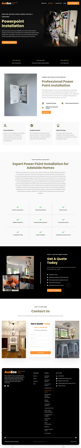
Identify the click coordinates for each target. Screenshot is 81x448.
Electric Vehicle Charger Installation (49, 411)
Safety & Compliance (47, 401)
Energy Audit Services (49, 408)
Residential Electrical (47, 376)
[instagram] (5, 386)
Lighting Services (48, 388)
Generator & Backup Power (49, 430)
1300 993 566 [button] (74, 3)
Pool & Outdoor (48, 433)
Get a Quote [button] (46, 112)
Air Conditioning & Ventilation (48, 415)
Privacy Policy (74, 441)
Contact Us (59, 3)
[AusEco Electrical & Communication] (9, 3)
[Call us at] (57, 376)
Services (50, 3)
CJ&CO (45, 441)
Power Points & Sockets (48, 391)
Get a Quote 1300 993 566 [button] (9, 42)
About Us (43, 3)
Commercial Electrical (47, 380)
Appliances (47, 426)
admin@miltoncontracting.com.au (65, 378)
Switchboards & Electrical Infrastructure (48, 396)
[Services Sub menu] (53, 3)
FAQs (64, 3)
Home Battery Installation (47, 404)
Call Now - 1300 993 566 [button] (54, 290)
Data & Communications (48, 423)
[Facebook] (8, 385)
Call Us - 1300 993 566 (40, 327)
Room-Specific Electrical (48, 384)
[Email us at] (57, 378)
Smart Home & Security (48, 419)
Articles (34, 378)
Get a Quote (40, 352)
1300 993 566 (61, 376)
